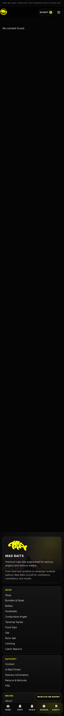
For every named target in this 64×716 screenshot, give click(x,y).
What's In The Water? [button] (48, 697)
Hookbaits (11, 611)
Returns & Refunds (16, 680)
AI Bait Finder (13, 669)
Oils (7, 632)
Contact (9, 664)
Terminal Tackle (14, 622)
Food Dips (11, 627)
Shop (8, 595)
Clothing (10, 643)
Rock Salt (10, 638)
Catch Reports (13, 649)
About (8, 700)
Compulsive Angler (16, 616)
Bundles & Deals (14, 600)
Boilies (9, 605)
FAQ (7, 685)
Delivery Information (17, 674)
